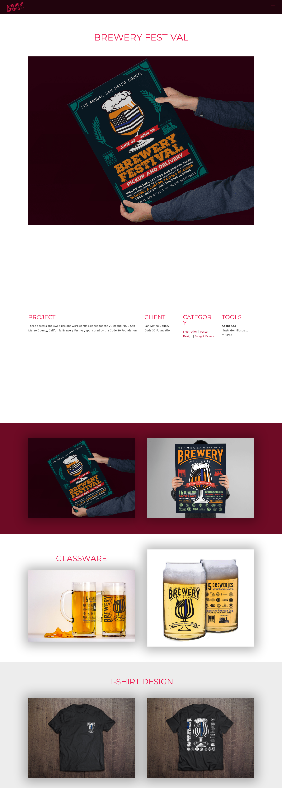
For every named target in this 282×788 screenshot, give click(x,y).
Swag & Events (204, 336)
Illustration (190, 332)
